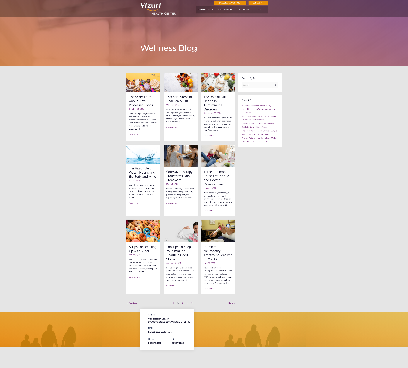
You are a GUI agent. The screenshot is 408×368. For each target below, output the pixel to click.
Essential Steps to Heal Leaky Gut (179, 99)
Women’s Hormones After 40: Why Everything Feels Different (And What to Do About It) (259, 109)
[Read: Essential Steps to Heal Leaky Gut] (181, 82)
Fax (173, 339)
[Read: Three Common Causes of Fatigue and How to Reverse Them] (218, 156)
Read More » (134, 134)
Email (150, 328)
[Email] (145, 327)
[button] (230, 3)
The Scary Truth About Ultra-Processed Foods (141, 101)
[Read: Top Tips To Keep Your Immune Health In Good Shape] (181, 231)
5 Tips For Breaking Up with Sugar (143, 249)
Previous (131, 303)
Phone (151, 339)
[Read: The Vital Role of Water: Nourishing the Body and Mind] (143, 154)
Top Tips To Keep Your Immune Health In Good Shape (178, 253)
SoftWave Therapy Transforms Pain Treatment (179, 176)
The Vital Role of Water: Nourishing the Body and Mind (142, 172)
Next (231, 303)
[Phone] (145, 338)
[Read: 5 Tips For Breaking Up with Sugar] (143, 231)
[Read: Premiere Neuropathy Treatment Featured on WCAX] (218, 231)
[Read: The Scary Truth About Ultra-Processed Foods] (143, 82)
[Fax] (168, 338)
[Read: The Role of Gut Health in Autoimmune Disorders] (218, 82)
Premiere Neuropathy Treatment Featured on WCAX (218, 253)
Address (151, 315)
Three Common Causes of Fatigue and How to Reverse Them (216, 178)
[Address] (145, 314)
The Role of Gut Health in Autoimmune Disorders (215, 103)
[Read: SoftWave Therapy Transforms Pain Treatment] (181, 156)
